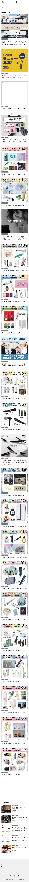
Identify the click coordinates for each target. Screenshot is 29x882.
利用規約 (14, 862)
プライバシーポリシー (14, 865)
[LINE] (15, 876)
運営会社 (14, 868)
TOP (2, 7)
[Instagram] (11, 876)
